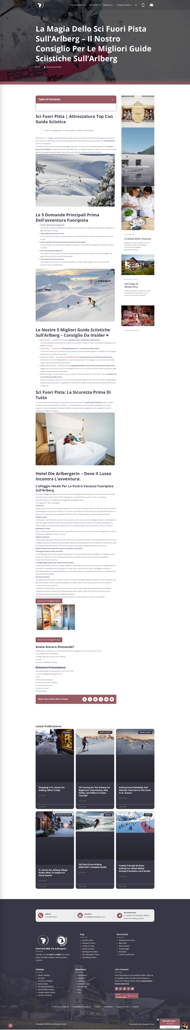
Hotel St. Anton (96, 651)
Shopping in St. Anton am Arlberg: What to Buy (52, 788)
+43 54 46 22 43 (67, 671)
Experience (107, 5)
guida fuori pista (46, 346)
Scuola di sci (56, 348)
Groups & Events (123, 5)
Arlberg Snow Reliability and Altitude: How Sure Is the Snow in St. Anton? (135, 790)
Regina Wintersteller (48, 366)
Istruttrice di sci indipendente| (67, 357)
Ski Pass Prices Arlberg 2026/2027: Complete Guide (92, 865)
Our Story (138, 179)
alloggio (46, 494)
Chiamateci (40, 651)
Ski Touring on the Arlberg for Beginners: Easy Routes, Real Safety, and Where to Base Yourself (94, 791)
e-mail (58, 651)
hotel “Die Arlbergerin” (64, 497)
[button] (113, 99)
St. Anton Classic (69, 374)
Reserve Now (132, 347)
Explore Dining (131, 250)
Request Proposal (138, 121)
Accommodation (77, 5)
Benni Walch (45, 340)
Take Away (146, 347)
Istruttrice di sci (64, 366)
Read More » (43, 795)
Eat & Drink (93, 5)
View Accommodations (138, 299)
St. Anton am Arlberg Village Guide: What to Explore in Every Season (53, 873)
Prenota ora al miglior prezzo (49, 601)
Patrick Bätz (45, 348)
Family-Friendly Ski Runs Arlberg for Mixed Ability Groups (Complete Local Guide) (134, 868)
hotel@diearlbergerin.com (51, 674)
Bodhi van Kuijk (46, 374)
